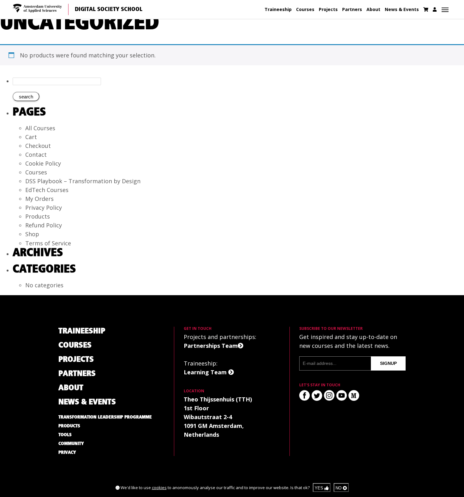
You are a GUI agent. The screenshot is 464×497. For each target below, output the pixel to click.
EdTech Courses (46, 190)
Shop (32, 234)
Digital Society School (108, 9)
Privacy (67, 452)
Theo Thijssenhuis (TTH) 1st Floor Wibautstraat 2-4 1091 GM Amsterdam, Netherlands (218, 416)
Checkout (38, 145)
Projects (328, 9)
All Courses (40, 128)
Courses (305, 9)
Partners (352, 9)
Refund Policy (43, 225)
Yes (319, 488)
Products (37, 216)
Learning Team (206, 372)
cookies (159, 487)
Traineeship (278, 9)
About (373, 9)
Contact (36, 154)
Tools (65, 435)
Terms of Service (48, 243)
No (339, 488)
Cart (31, 137)
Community (71, 443)
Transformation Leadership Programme (105, 417)
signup (388, 363)
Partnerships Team (211, 345)
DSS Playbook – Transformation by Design (82, 181)
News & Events (402, 9)
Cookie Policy (43, 163)
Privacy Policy (43, 207)
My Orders (39, 198)
